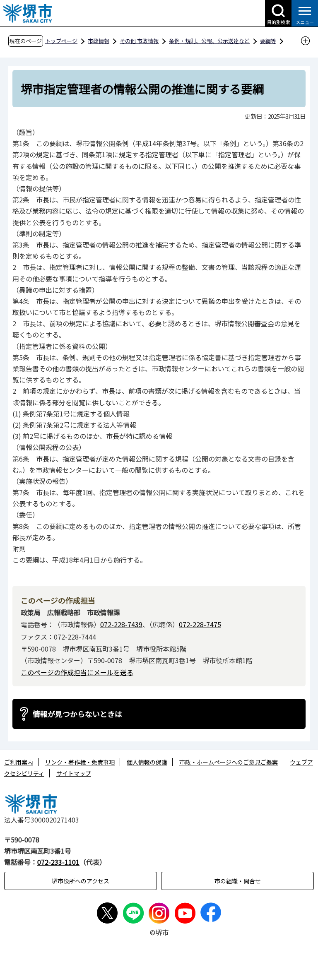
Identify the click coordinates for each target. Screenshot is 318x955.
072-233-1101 (58, 862)
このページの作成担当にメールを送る (77, 672)
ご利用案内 (18, 762)
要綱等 (268, 41)
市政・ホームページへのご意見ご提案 (228, 762)
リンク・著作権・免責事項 (80, 762)
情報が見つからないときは (77, 713)
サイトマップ (73, 773)
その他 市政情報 (139, 41)
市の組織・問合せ (237, 881)
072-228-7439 (121, 624)
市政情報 (98, 41)
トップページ (61, 41)
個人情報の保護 (147, 762)
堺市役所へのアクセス (80, 881)
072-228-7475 (200, 624)
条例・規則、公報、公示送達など (209, 41)
